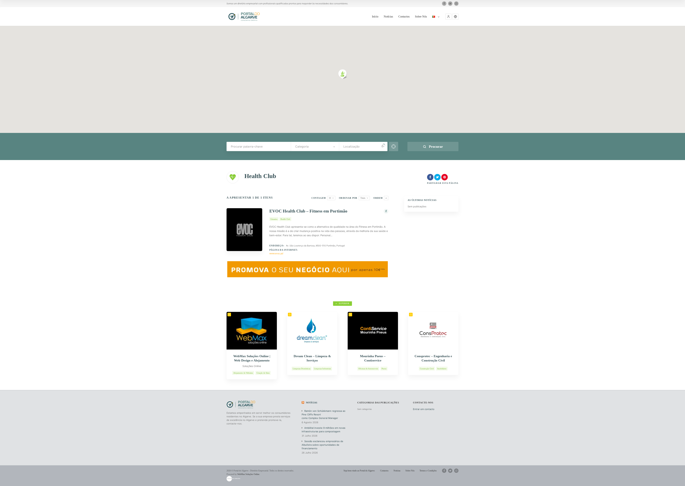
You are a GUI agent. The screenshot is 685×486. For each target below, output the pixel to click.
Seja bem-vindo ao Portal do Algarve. (359, 470)
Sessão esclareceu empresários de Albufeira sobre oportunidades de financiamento (322, 445)
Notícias (388, 16)
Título (362, 198)
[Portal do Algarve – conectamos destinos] (244, 16)
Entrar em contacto (423, 409)
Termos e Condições (428, 470)
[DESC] (386, 198)
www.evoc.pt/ (276, 253)
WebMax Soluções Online (248, 474)
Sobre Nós (421, 16)
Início (375, 16)
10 (330, 198)
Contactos (404, 16)
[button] (448, 17)
